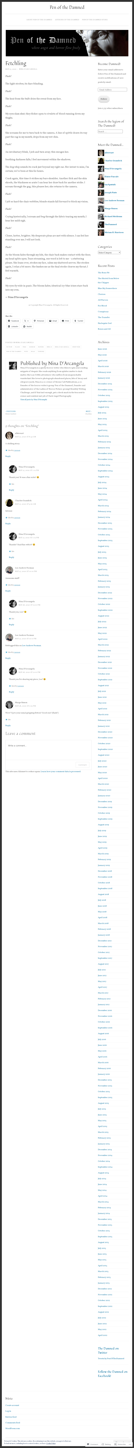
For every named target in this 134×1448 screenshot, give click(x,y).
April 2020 (103, 778)
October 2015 (104, 1091)
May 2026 (102, 355)
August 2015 (103, 1103)
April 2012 (102, 1335)
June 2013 (102, 1254)
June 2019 (102, 836)
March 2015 (103, 1132)
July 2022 (102, 621)
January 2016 (104, 1074)
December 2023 (105, 523)
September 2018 (105, 888)
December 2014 (105, 1149)
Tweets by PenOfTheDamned (111, 1358)
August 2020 (103, 755)
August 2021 (103, 685)
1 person (17, 450)
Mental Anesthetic (10, 412)
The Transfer (104, 317)
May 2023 (102, 563)
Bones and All (104, 329)
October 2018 (104, 882)
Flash (17, 347)
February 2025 (104, 442)
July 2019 (102, 830)
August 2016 (103, 1033)
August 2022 (103, 616)
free (24, 347)
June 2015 (102, 1115)
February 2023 (104, 581)
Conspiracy (103, 311)
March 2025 (103, 436)
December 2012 (105, 1289)
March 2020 (103, 784)
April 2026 (102, 360)
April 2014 (102, 1196)
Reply (8, 456)
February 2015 (104, 1138)
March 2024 (103, 505)
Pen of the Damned (67, 7)
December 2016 (105, 1010)
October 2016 (104, 1022)
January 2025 (104, 447)
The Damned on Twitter (108, 1350)
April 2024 (103, 500)
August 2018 (103, 894)
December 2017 (105, 941)
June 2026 (102, 349)
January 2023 (104, 587)
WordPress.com (12, 1428)
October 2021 (104, 674)
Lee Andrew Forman (24, 568)
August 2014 (103, 1173)
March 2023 (103, 575)
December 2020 (105, 732)
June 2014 (102, 1184)
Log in (8, 1411)
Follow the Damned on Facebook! (112, 1374)
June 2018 (102, 906)
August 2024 (103, 476)
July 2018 (102, 900)
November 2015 (105, 1086)
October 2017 (104, 952)
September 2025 (105, 401)
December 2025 (105, 384)
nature (41, 347)
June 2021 (102, 697)
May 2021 (102, 703)
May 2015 (102, 1120)
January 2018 (104, 935)
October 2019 (104, 813)
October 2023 (104, 534)
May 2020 (102, 772)
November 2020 (105, 737)
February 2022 (104, 650)
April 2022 (102, 639)
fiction (9, 347)
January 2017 (104, 1004)
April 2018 (102, 917)
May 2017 (102, 981)
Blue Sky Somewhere (107, 288)
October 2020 (104, 743)
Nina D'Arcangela (28, 69)
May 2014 (102, 1190)
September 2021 (105, 679)
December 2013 (105, 1219)
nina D (49, 347)
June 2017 (102, 975)
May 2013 (102, 1260)
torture (41, 351)
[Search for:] (110, 131)
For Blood (102, 305)
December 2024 (105, 453)
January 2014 (104, 1213)
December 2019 (105, 801)
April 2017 (102, 987)
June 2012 (102, 1323)
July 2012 (102, 1318)
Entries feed (10, 1417)
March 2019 (103, 853)
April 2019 (102, 848)
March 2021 (103, 714)
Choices (101, 294)
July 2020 (102, 761)
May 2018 (102, 911)
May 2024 (102, 494)
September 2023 (105, 540)
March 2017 (103, 993)
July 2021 (102, 691)
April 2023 (102, 569)
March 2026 (103, 366)
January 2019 (104, 865)
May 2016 (102, 1051)
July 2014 (102, 1178)
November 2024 (105, 459)
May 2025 (102, 424)
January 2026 (104, 378)
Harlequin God (104, 323)
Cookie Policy (51, 1444)
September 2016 (105, 1028)
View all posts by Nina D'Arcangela (33, 399)
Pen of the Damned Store (95, 20)
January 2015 (104, 1144)
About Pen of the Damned (39, 20)
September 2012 (105, 1306)
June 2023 (102, 558)
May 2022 (102, 633)
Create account (12, 1405)
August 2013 (103, 1242)
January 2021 (104, 726)
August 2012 (103, 1312)
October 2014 (104, 1161)
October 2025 (104, 395)
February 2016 (104, 1068)
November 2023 (105, 529)
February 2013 (104, 1277)
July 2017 (102, 970)
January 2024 (104, 517)
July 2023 (102, 552)
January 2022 (104, 656)
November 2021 (105, 668)
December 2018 (105, 871)
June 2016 (102, 1045)
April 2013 (102, 1265)
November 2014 (105, 1155)
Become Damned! (109, 64)
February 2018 (104, 929)
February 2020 (104, 790)
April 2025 (102, 430)
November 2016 (105, 1016)
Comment (82, 765)
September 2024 (105, 471)
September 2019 (105, 819)
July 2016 (102, 1039)
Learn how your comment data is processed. (61, 771)
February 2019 (104, 859)
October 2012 (104, 1300)
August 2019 (103, 824)
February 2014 (104, 1207)
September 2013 (105, 1236)
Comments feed (12, 1422)
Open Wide (76, 347)
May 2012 (102, 1329)
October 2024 (104, 465)
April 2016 (102, 1057)
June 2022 (102, 627)
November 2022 (105, 598)
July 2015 (102, 1109)
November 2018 (105, 877)
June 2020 (102, 766)
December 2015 (105, 1080)
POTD (26, 351)
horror (32, 347)
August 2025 (103, 407)
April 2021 (102, 708)
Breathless (88, 412)
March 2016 (103, 1062)
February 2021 (104, 720)
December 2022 (105, 592)
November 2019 (105, 807)
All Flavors (103, 300)
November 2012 (105, 1294)
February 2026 (104, 372)
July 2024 (102, 482)
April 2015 (102, 1126)
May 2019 (102, 842)
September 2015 (105, 1097)
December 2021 (105, 662)
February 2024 (104, 511)
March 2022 (103, 645)
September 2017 (105, 958)
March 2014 (103, 1202)
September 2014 (105, 1167)
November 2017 (105, 946)
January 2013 (104, 1283)
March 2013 (103, 1271)
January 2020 (104, 795)
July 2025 (102, 413)
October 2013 (104, 1230)
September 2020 (105, 749)
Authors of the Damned (67, 20)
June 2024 (102, 488)
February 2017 (104, 999)
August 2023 (103, 546)
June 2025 (102, 418)
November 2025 (105, 389)
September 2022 (105, 610)
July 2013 (102, 1248)
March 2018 (103, 923)
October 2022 (104, 604)
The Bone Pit (103, 272)
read (33, 351)
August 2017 (103, 964)
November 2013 (105, 1225)
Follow (104, 99)
